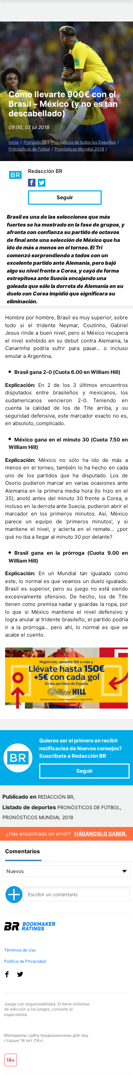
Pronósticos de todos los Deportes (83, 142)
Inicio (14, 142)
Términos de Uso (20, 950)
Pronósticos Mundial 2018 (79, 148)
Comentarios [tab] (22, 851)
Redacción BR (45, 171)
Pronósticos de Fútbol (29, 148)
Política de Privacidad (25, 961)
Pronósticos (35, 142)
